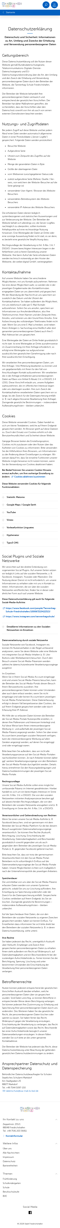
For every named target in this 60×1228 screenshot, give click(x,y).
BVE (5, 1196)
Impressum (8, 1157)
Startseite (10, 12)
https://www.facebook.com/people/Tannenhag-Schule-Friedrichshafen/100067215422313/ (31, 610)
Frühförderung (10, 1179)
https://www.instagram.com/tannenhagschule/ (30, 616)
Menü (54, 6)
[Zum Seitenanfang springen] (57, 1221)
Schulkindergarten (12, 1183)
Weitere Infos (10, 1143)
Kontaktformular (14, 1136)
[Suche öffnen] (46, 4)
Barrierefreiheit (10, 1165)
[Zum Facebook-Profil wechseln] (30, 1213)
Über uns (7, 1148)
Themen (7, 1173)
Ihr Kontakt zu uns (13, 1119)
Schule (6, 1187)
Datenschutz (9, 1161)
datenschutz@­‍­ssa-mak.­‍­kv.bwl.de (22, 1091)
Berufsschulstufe (11, 1192)
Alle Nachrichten (11, 1153)
